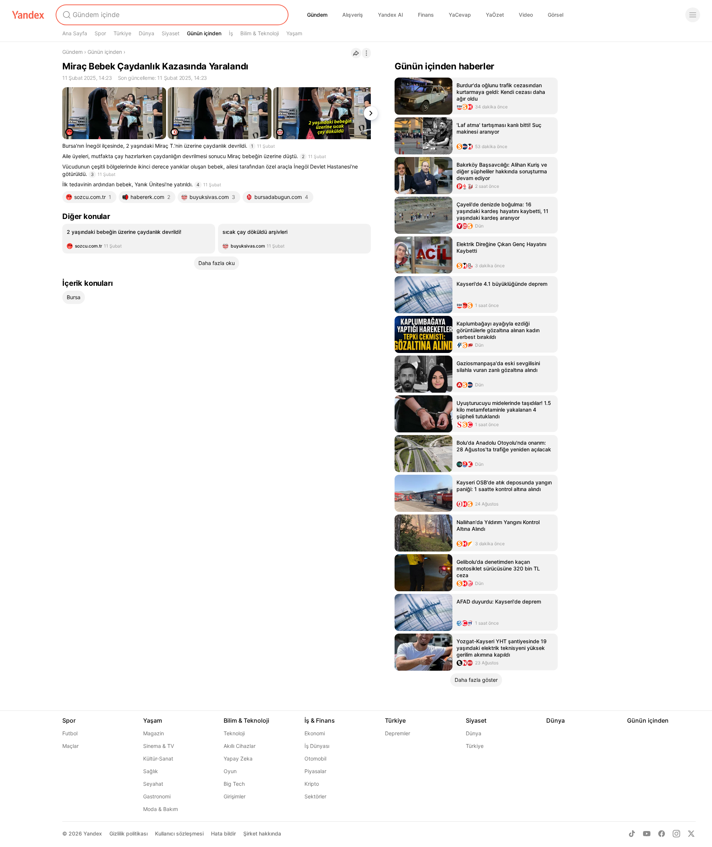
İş (231, 33)
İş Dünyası (316, 746)
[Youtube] (647, 833)
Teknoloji (234, 733)
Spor (100, 33)
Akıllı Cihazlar (240, 746)
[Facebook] (661, 833)
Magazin (153, 733)
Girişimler (234, 796)
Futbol (70, 733)
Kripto (311, 784)
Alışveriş (352, 15)
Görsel (555, 15)
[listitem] (138, 239)
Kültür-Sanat (158, 758)
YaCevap (460, 15)
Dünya (146, 33)
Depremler (397, 733)
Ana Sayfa (74, 33)
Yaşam (294, 33)
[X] (691, 833)
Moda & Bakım (160, 809)
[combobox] (171, 14)
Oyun (230, 771)
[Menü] (692, 14)
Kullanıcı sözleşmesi (179, 833)
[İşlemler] (366, 53)
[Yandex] (28, 14)
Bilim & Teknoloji (259, 33)
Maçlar (70, 746)
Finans (426, 15)
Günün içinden (204, 33)
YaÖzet (495, 15)
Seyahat (153, 784)
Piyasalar (315, 771)
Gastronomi (157, 796)
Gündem (317, 15)
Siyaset (170, 33)
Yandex (92, 833)
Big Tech (234, 784)
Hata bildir (223, 833)
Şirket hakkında (262, 833)
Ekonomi (314, 733)
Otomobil (315, 758)
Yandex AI (390, 15)
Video (526, 15)
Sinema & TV (158, 746)
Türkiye (122, 33)
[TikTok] (632, 833)
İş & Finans (319, 720)
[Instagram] (676, 833)
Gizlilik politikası (128, 833)
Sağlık (150, 771)
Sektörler (315, 796)
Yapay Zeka (238, 758)
